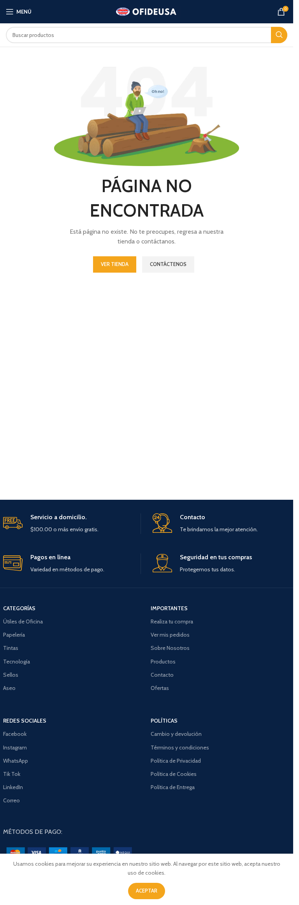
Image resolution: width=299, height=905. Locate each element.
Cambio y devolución (176, 733)
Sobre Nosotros (170, 647)
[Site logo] (146, 10)
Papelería (14, 634)
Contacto (162, 674)
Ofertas (160, 687)
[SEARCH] (279, 35)
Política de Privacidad (176, 760)
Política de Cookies (174, 773)
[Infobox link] (72, 523)
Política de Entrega (173, 787)
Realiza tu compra (172, 621)
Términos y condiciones (180, 747)
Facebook (14, 733)
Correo (11, 800)
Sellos (10, 674)
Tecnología (16, 661)
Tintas (10, 647)
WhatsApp (15, 760)
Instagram (15, 747)
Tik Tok (11, 773)
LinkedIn (13, 787)
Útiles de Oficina (23, 621)
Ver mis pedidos (170, 634)
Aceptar (146, 890)
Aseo (9, 687)
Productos (163, 661)
